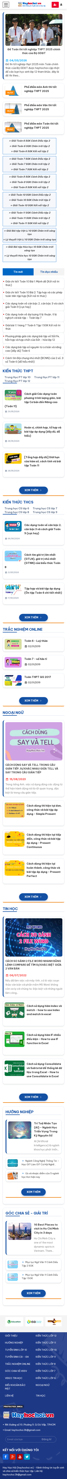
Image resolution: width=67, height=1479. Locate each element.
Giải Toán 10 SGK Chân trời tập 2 (30, 199)
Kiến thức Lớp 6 (46, 1378)
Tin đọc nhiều (49, 271)
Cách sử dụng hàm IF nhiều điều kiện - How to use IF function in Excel (44, 1039)
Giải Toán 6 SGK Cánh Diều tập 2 (30, 140)
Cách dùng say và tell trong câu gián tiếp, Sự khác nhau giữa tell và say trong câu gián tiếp (31, 768)
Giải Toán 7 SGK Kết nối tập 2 (30, 169)
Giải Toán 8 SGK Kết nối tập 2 (30, 187)
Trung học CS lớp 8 (16, 512)
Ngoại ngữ (42, 1385)
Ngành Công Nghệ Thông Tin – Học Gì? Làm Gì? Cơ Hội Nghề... (40, 1162)
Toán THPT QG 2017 (37, 677)
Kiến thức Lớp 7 (45, 1370)
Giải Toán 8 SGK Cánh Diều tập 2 (30, 176)
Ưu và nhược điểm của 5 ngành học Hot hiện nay (40, 1175)
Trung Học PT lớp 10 (17, 377)
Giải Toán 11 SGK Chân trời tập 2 (30, 218)
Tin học (40, 1395)
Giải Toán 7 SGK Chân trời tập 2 (30, 164)
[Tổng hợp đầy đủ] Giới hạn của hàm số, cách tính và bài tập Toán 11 (42, 461)
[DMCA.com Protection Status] (13, 1407)
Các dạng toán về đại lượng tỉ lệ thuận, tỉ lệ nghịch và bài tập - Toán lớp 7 (31, 316)
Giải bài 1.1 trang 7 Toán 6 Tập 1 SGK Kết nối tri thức (32, 327)
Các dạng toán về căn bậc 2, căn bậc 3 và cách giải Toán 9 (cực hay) (34, 305)
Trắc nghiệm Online (17, 1363)
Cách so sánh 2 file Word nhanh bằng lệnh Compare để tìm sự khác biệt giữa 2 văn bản (33, 964)
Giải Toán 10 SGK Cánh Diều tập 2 (31, 194)
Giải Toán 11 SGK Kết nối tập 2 (30, 223)
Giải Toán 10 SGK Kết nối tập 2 (31, 205)
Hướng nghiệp (14, 1342)
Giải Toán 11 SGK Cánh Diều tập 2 (30, 212)
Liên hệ (9, 1395)
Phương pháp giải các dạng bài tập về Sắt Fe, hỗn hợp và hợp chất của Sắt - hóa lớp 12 (32, 338)
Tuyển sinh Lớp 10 (16, 1349)
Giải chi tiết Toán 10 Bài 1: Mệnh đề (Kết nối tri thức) (32, 283)
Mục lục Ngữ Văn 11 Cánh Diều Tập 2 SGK (40, 1264)
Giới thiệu (11, 1335)
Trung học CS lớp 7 (45, 508)
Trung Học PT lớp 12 (17, 381)
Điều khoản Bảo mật (15, 1387)
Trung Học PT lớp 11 (46, 377)
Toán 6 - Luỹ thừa (36, 640)
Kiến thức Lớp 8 (46, 1363)
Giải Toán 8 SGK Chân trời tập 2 (31, 182)
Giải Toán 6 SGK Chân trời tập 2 (31, 146)
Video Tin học (13, 1378)
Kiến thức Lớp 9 (46, 1356)
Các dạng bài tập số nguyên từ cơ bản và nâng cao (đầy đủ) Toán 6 (33, 349)
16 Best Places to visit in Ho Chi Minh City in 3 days (46, 1228)
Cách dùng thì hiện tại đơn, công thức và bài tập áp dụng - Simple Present (44, 810)
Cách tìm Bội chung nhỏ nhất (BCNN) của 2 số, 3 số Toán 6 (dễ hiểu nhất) (34, 360)
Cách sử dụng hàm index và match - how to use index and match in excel (44, 1010)
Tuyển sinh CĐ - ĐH (17, 1356)
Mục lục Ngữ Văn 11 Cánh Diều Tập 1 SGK (40, 1276)
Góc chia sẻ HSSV (16, 1370)
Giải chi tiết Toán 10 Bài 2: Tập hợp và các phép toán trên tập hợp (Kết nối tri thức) (33, 294)
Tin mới (18, 271)
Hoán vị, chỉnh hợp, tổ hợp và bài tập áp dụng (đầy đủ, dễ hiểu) (42, 431)
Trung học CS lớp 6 (16, 508)
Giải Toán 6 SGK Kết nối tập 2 (30, 151)
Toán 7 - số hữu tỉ (35, 659)
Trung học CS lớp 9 (45, 512)
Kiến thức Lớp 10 (46, 1349)
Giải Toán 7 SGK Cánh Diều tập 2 (30, 158)
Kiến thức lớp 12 (46, 1335)
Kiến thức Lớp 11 (46, 1342)
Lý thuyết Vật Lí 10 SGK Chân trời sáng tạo (30, 239)
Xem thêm (31, 490)
